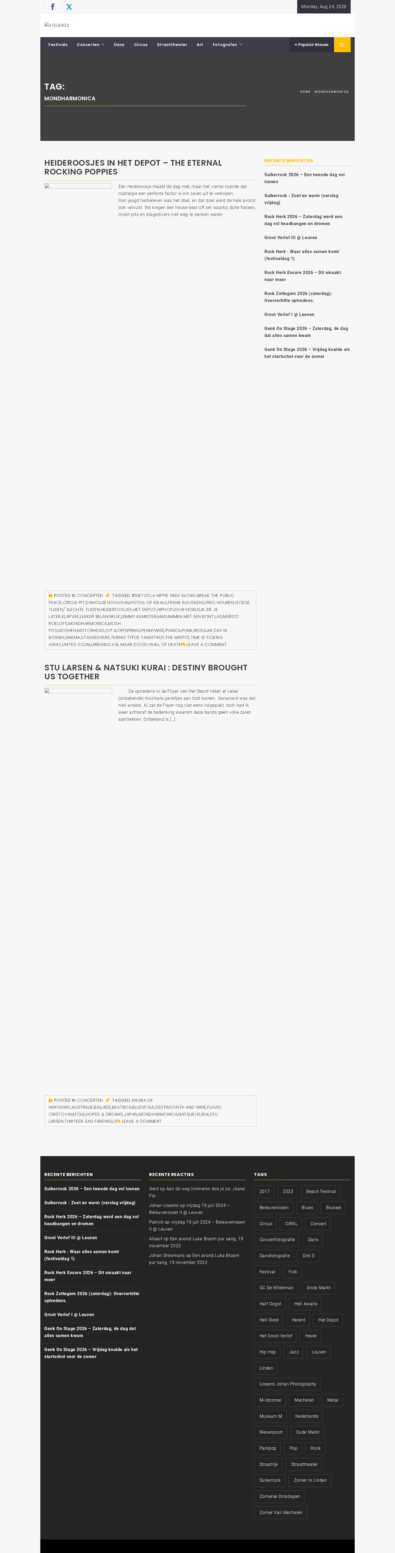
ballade (102, 1107)
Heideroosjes (116, 609)
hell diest (269, 1320)
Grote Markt (319, 1287)
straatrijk (269, 1464)
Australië (82, 1107)
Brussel (333, 1207)
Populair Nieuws (313, 44)
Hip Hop (268, 1352)
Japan (131, 1114)
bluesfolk (143, 1107)
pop (294, 1448)
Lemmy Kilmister (138, 616)
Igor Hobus (187, 609)
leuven (319, 1352)
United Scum (76, 644)
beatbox (121, 1107)
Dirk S (309, 1255)
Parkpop (268, 1448)
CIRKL (291, 1223)
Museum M (271, 1416)
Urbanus (100, 644)
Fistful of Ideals (148, 602)
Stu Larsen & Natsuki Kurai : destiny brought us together (145, 672)
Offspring (128, 630)
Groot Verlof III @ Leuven (290, 237)
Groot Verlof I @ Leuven (289, 314)
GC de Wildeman (276, 1287)
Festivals (57, 44)
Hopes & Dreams (104, 1114)
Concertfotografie (277, 1239)
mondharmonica (87, 623)
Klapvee (70, 616)
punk (187, 630)
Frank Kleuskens (186, 602)
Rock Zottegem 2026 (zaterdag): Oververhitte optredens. (298, 297)
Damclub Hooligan (108, 602)
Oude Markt (308, 1432)
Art (200, 44)
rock (316, 1448)
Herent (299, 1320)
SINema (72, 637)
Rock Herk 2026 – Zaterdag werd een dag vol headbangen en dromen (303, 220)
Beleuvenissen (274, 1207)
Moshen (67, 630)
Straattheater (172, 44)
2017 (265, 1191)
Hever (311, 1335)
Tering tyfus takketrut (137, 637)
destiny (163, 1107)
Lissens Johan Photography (288, 1384)
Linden (266, 1368)
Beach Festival (321, 1191)
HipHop (165, 609)
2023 (288, 1191)
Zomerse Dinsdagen (280, 1496)
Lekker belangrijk (100, 616)
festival (268, 1271)
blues (307, 1207)
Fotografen (225, 44)
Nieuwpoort (271, 1432)
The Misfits (177, 637)
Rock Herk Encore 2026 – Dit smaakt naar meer (302, 276)
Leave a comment (207, 644)
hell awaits (306, 1303)
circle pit (74, 602)
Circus (141, 44)
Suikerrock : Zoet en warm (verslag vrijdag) (301, 199)
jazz (294, 1352)
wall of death (165, 644)
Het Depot (144, 609)
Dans (119, 44)
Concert (318, 1223)
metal (333, 1400)
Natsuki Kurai (193, 1114)
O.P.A (110, 630)
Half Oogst (270, 1303)
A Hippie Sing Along (174, 595)
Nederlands (306, 1416)
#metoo (141, 595)
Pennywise (152, 630)
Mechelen (304, 1400)
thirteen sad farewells (90, 1121)
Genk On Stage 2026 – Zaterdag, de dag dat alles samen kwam (306, 332)
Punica (173, 630)
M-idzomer (270, 1400)
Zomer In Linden (310, 1480)
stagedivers (95, 637)
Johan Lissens (164, 1205)
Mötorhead (90, 630)
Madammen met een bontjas (189, 616)
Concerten (88, 44)
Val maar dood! (130, 644)
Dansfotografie (275, 1255)
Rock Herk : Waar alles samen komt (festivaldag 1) (301, 255)
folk (80, 1114)
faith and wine (189, 1107)
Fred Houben (220, 602)
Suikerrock (270, 1480)
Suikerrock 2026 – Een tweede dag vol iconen (304, 178)
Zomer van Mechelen (281, 1512)
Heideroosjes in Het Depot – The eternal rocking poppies (133, 167)
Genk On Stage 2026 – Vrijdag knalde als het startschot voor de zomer (307, 353)
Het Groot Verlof (276, 1335)
